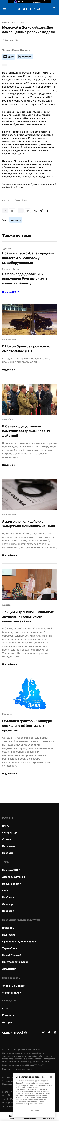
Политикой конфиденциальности (29, 1104)
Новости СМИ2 (10, 292)
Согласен (34, 1110)
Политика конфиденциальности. (17, 1069)
